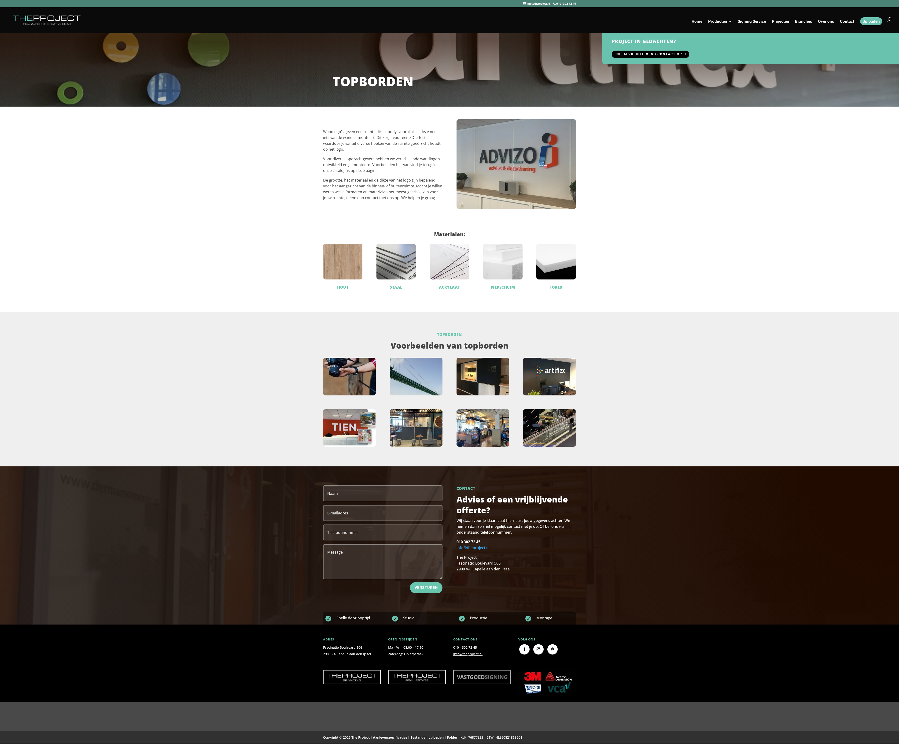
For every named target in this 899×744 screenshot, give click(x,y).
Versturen (426, 587)
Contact (847, 22)
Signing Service (752, 22)
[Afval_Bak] (483, 446)
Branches (803, 22)
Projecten (780, 22)
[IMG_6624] (549, 446)
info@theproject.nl (473, 547)
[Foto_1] (416, 446)
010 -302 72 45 (566, 3)
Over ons (826, 22)
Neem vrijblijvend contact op (649, 54)
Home (697, 22)
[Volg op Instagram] (538, 649)
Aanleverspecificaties (390, 737)
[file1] (549, 395)
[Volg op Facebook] (524, 649)
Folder (452, 737)
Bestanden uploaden (427, 737)
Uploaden (871, 21)
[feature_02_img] (349, 395)
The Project (360, 737)
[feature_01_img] (416, 395)
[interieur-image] (349, 446)
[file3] (483, 395)
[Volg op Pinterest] (552, 649)
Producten (717, 22)
